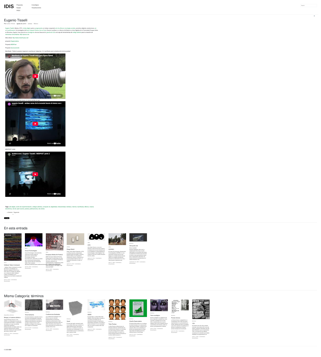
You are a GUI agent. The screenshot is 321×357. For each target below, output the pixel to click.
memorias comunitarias (12, 34)
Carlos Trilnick (10, 24)
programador (38, 28)
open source (20, 209)
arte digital (12, 207)
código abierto (77, 32)
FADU (18, 10)
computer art (46, 207)
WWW (89, 314)
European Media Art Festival (54, 254)
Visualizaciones (36, 7)
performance (11, 30)
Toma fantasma (29, 314)
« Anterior (10, 212)
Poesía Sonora (175, 318)
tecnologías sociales (70, 28)
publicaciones (34, 209)
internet (74, 207)
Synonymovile (15, 48)
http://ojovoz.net (24, 34)
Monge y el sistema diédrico (12, 317)
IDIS (9, 6)
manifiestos (80, 207)
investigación (31, 32)
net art (14, 209)
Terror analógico (155, 315)
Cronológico (35, 5)
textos (43, 209)
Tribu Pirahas (112, 324)
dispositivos (6, 315)
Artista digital (26, 28)
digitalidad (54, 207)
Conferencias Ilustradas (53, 314)
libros (5, 262)
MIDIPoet (13, 44)
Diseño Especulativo (135, 321)
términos (131, 243)
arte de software (59, 28)
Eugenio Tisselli (9, 28)
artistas (30, 24)
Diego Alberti (70, 249)
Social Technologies (31, 250)
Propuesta (20, 5)
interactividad (62, 207)
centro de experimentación (24, 207)
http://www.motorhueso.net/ (20, 38)
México (36, 24)
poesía (27, 209)
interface (68, 207)
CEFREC (111, 249)
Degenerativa (15, 41)
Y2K (193, 323)
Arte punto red (133, 245)
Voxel (68, 321)
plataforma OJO (51, 32)
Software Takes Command (12, 265)
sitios (47, 252)
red (39, 209)
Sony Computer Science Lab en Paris (36, 30)
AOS (89, 245)
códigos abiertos (37, 207)
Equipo (19, 7)
